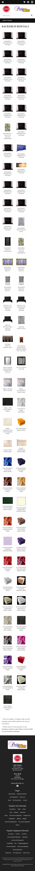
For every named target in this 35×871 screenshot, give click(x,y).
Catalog (7, 20)
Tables (19, 809)
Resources (22, 797)
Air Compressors (17, 853)
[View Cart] (24, 2)
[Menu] (32, 2)
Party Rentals (11, 794)
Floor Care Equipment (23, 846)
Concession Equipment (24, 822)
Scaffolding (10, 843)
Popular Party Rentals (17, 806)
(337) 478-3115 (18, 770)
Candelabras (12, 819)
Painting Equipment (23, 843)
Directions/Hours (17, 800)
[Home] (3, 2)
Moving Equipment (17, 850)
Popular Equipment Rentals (17, 831)
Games (17, 825)
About (9, 800)
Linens (6, 815)
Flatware (16, 812)
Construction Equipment (17, 840)
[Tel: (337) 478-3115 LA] (28, 2)
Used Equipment (14, 797)
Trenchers (24, 834)
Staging (24, 819)
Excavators (11, 834)
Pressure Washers (11, 846)
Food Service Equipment (15, 815)
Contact (25, 800)
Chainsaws (25, 837)
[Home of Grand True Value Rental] (17, 749)
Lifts (15, 843)
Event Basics (12, 809)
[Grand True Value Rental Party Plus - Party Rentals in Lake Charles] (22, 12)
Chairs (24, 809)
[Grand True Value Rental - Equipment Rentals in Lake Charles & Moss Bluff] (6, 12)
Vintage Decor (27, 815)
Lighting (19, 819)
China (11, 812)
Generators (8, 853)
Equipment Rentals (21, 794)
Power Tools (26, 853)
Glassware (22, 812)
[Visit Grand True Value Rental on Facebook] (17, 786)
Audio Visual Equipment (11, 822)
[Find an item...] (31, 15)
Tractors (17, 834)
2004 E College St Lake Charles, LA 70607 (17, 767)
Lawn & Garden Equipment (14, 837)
